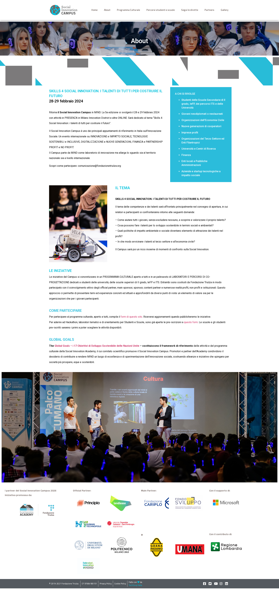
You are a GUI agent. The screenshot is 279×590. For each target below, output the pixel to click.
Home (94, 10)
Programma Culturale (128, 10)
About (107, 10)
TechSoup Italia (135, 585)
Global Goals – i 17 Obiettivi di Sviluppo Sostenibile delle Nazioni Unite (97, 345)
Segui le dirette (189, 10)
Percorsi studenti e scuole (160, 10)
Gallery (224, 10)
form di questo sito (131, 316)
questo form (191, 322)
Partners (209, 10)
